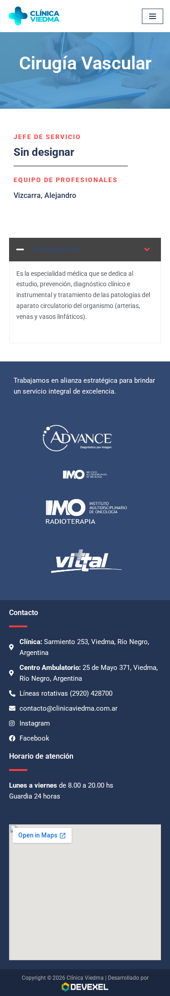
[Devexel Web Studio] (85, 986)
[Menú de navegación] (152, 16)
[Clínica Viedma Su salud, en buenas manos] (34, 16)
